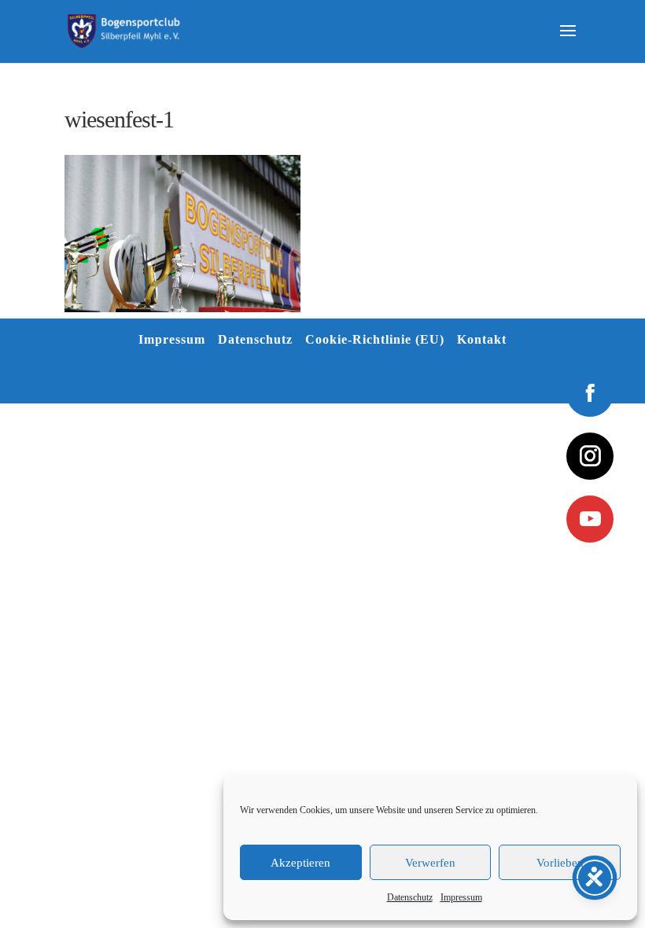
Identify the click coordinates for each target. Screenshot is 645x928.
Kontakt (482, 339)
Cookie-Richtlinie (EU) (374, 339)
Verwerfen (430, 862)
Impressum (461, 897)
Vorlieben (560, 862)
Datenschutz (410, 897)
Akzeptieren (300, 862)
